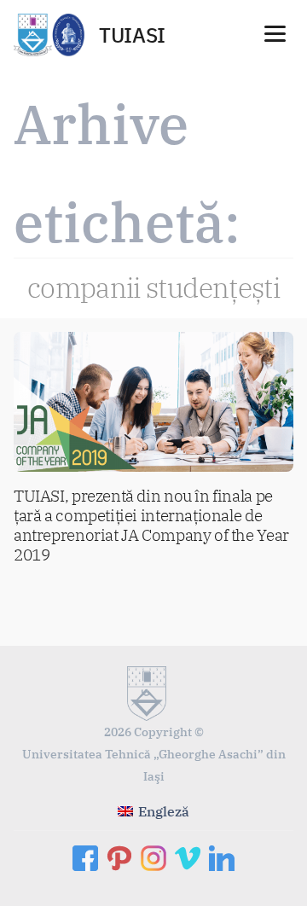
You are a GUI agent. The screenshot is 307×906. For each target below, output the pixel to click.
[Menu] (274, 32)
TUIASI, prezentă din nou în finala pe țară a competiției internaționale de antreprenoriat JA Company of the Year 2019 (151, 525)
